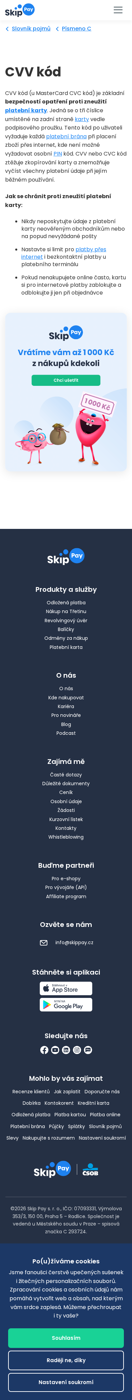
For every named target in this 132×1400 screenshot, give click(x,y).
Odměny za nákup (66, 638)
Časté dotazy (66, 774)
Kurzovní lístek (66, 819)
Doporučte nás (102, 1091)
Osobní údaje (66, 801)
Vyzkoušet (66, 10)
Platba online (105, 1114)
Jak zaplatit (67, 1091)
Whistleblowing (66, 837)
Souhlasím (66, 1337)
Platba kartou (70, 1114)
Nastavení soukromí (102, 1138)
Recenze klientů (31, 1091)
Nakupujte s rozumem (49, 1138)
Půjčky (56, 1126)
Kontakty (66, 828)
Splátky (76, 1126)
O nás (66, 688)
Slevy (12, 1138)
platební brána (66, 136)
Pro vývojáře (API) (66, 887)
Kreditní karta (93, 1103)
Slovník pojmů (31, 28)
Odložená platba (66, 602)
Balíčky (66, 629)
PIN (57, 154)
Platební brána (27, 1126)
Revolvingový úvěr (66, 620)
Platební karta (66, 647)
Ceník (66, 792)
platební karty (26, 110)
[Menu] (118, 10)
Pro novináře (66, 715)
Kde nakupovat (66, 697)
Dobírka (32, 1103)
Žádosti (66, 810)
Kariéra (66, 706)
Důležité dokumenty (66, 783)
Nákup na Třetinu (66, 611)
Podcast (66, 733)
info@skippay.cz (73, 942)
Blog (66, 724)
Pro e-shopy (66, 878)
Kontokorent (59, 1103)
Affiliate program (66, 896)
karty (82, 119)
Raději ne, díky (66, 1360)
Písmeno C (76, 28)
